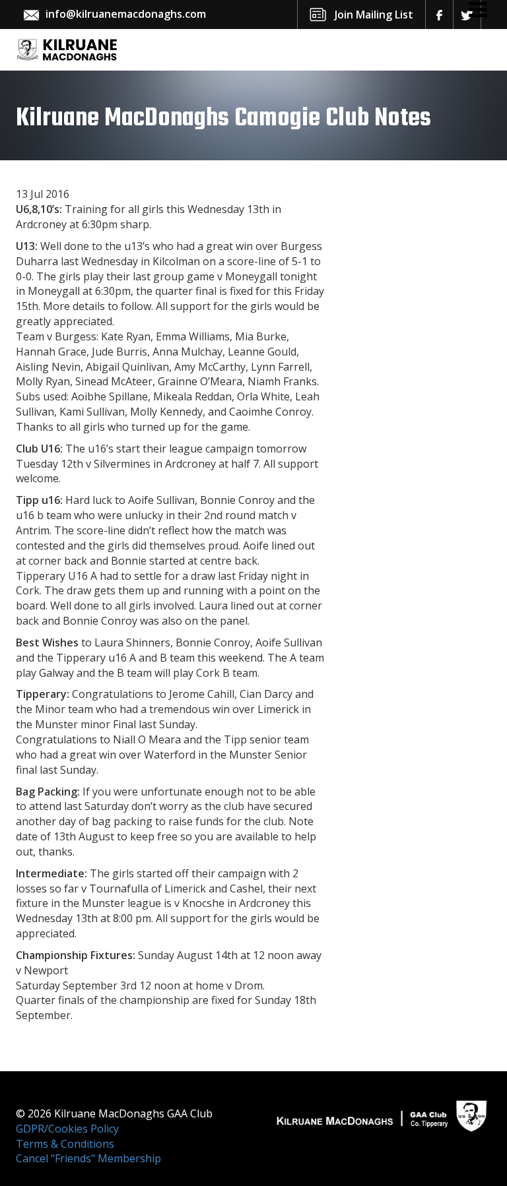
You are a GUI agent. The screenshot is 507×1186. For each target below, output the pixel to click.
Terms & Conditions (65, 1144)
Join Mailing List (374, 14)
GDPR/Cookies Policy (67, 1128)
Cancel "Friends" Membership (88, 1158)
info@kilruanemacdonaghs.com (126, 14)
